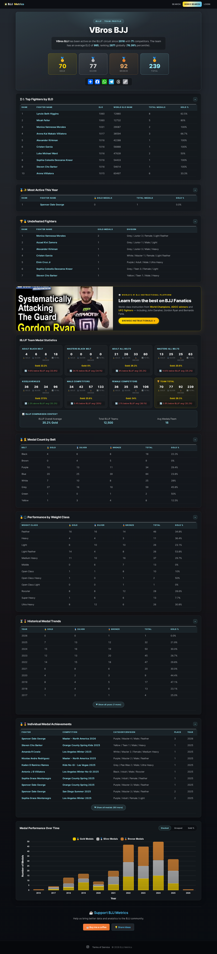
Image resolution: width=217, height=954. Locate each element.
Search (176, 4)
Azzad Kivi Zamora (46, 242)
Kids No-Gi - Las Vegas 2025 (79, 765)
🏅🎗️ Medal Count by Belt (108, 439)
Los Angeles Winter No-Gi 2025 (81, 771)
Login (207, 4)
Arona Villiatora (45, 173)
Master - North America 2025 (79, 758)
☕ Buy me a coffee (96, 927)
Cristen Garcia (45, 146)
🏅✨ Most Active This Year (108, 190)
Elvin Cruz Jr (43, 262)
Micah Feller (43, 120)
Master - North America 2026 (79, 738)
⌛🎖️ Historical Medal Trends (108, 621)
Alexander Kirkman (47, 140)
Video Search (192, 4)
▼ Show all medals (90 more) (108, 807)
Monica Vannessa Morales (51, 127)
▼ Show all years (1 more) (108, 704)
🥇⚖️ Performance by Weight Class (108, 517)
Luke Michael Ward (47, 153)
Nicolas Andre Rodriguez (35, 758)
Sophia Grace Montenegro (36, 778)
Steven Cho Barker (47, 166)
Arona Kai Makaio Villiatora (51, 133)
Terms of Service (101, 947)
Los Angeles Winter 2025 (77, 751)
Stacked (165, 828)
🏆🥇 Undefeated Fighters (108, 221)
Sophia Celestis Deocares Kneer (55, 160)
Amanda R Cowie (31, 751)
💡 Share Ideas (123, 927)
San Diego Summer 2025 (77, 791)
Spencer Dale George (52, 204)
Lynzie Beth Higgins (48, 113)
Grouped (178, 828)
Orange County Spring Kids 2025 (81, 745)
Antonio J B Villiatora (33, 771)
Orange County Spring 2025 (79, 778)
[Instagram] (87, 947)
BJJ (16, 4)
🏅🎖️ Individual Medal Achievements (108, 724)
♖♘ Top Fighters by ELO (108, 99)
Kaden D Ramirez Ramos (35, 765)
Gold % (191, 828)
